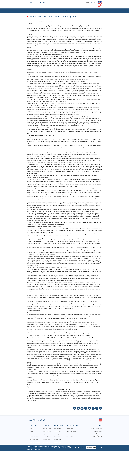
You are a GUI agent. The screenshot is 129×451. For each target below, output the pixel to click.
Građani (79, 6)
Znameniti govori (50, 11)
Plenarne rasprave (34, 434)
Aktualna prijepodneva (34, 436)
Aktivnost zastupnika (47, 431)
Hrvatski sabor (36, 2)
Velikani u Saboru (46, 442)
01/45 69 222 (99, 431)
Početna (29, 11)
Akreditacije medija (58, 434)
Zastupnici (49, 6)
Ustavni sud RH (70, 436)
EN (94, 2)
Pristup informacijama (69, 6)
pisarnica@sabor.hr (97, 436)
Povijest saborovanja (40, 11)
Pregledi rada (57, 436)
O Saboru (29, 6)
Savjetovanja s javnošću (72, 431)
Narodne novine (70, 428)
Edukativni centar (58, 442)
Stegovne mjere (46, 434)
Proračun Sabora (57, 439)
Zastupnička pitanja (34, 439)
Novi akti (32, 428)
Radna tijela (42, 6)
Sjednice (35, 6)
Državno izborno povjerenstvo (73, 434)
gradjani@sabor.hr (98, 435)
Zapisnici (31, 431)
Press (83, 6)
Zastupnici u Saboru (47, 428)
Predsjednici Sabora (47, 439)
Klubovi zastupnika (47, 436)
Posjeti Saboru (57, 431)
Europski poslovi (58, 6)
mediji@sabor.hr (98, 433)
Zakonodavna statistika (35, 442)
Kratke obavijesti (57, 428)
